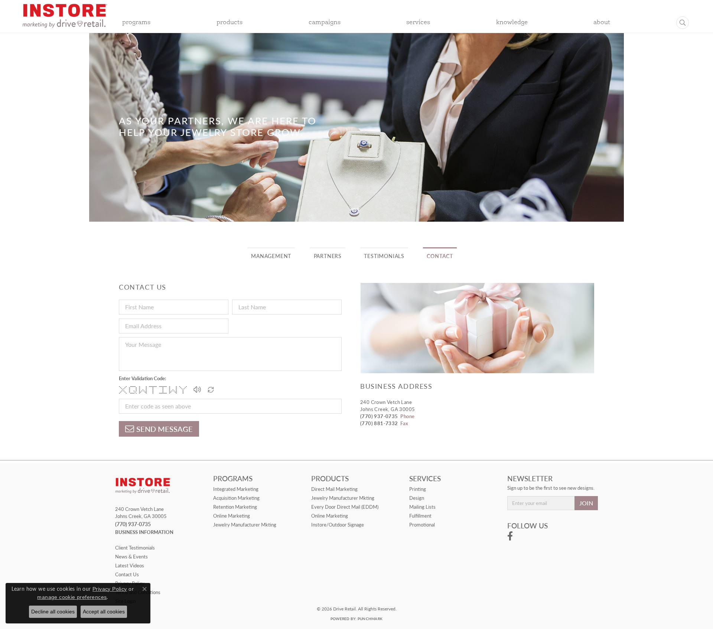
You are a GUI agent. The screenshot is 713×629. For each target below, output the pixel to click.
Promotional (422, 524)
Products (229, 23)
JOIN (586, 503)
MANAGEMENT (271, 256)
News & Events (131, 556)
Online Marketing (231, 515)
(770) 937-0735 (379, 416)
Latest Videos (129, 565)
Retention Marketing (235, 506)
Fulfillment (420, 515)
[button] (197, 389)
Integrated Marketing (235, 489)
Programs (136, 23)
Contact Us (127, 574)
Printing (417, 489)
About (601, 23)
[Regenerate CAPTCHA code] (210, 389)
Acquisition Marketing (236, 498)
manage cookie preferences (72, 597)
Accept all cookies (104, 612)
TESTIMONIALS (384, 256)
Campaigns (325, 23)
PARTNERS (328, 256)
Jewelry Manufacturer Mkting (244, 524)
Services (418, 23)
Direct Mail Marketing (334, 489)
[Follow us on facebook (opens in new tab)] (510, 536)
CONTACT (440, 256)
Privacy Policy (109, 589)
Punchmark (370, 618)
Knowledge (512, 23)
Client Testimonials (135, 547)
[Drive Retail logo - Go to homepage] (64, 21)
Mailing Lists (422, 506)
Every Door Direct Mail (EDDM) (344, 506)
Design (416, 498)
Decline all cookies (53, 612)
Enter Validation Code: (142, 378)
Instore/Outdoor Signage (337, 524)
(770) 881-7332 (379, 423)
